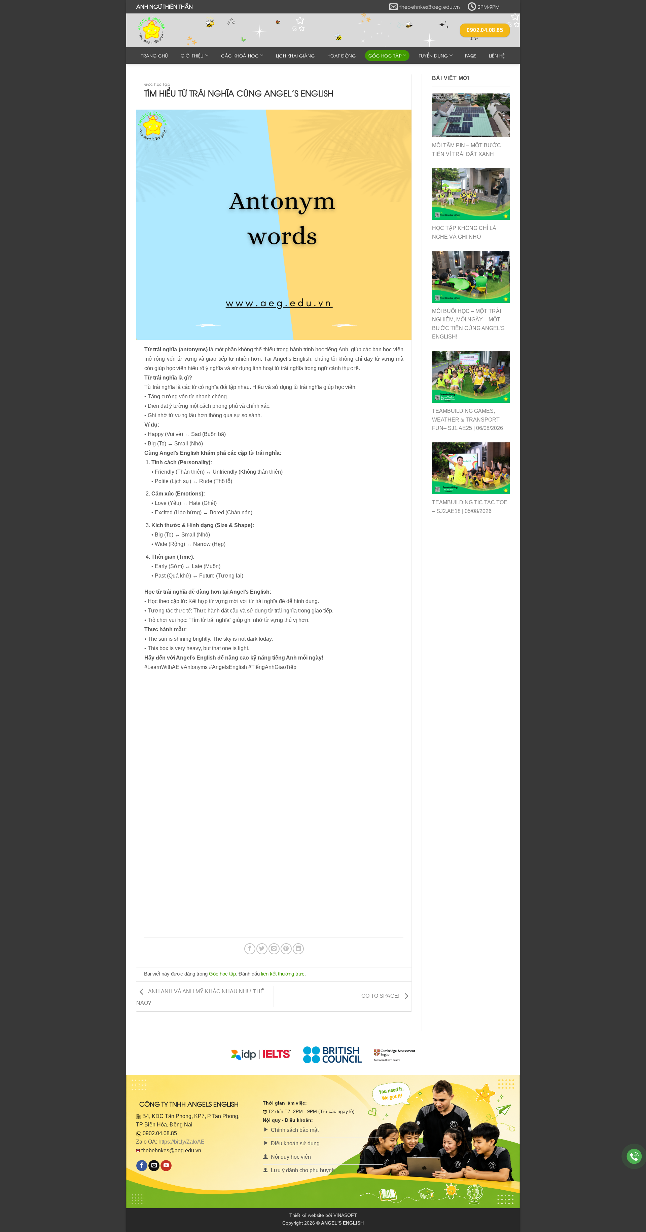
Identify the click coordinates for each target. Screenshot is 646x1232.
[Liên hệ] (634, 1156)
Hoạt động (341, 55)
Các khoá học (240, 55)
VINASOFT (345, 1215)
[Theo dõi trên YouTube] (166, 1165)
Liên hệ (497, 55)
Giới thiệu (192, 55)
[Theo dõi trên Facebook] (141, 1165)
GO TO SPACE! (381, 996)
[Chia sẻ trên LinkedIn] (298, 948)
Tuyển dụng (433, 55)
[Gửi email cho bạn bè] (274, 948)
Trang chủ (154, 55)
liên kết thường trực (282, 974)
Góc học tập (385, 55)
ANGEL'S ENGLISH (342, 1223)
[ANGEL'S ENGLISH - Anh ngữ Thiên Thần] (170, 30)
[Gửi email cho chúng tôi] (153, 1165)
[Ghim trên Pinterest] (286, 948)
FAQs (470, 55)
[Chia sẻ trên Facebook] (249, 948)
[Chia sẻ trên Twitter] (261, 948)
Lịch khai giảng (295, 55)
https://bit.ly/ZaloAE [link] (181, 1142)
